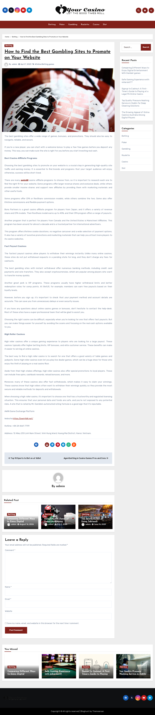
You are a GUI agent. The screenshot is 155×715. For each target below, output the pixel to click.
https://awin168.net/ (23, 418)
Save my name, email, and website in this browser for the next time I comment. (43, 623)
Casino (96, 25)
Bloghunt (85, 711)
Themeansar (98, 711)
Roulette (85, 25)
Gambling (72, 25)
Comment (10, 550)
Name (8, 587)
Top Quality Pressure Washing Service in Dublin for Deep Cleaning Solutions (135, 103)
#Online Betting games (44, 64)
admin (14, 64)
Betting (52, 25)
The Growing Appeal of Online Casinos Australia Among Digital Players (136, 115)
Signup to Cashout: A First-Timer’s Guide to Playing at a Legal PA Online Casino (135, 91)
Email (8, 599)
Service (123, 667)
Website (8, 611)
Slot (105, 25)
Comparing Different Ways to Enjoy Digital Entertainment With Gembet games (135, 70)
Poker (62, 25)
